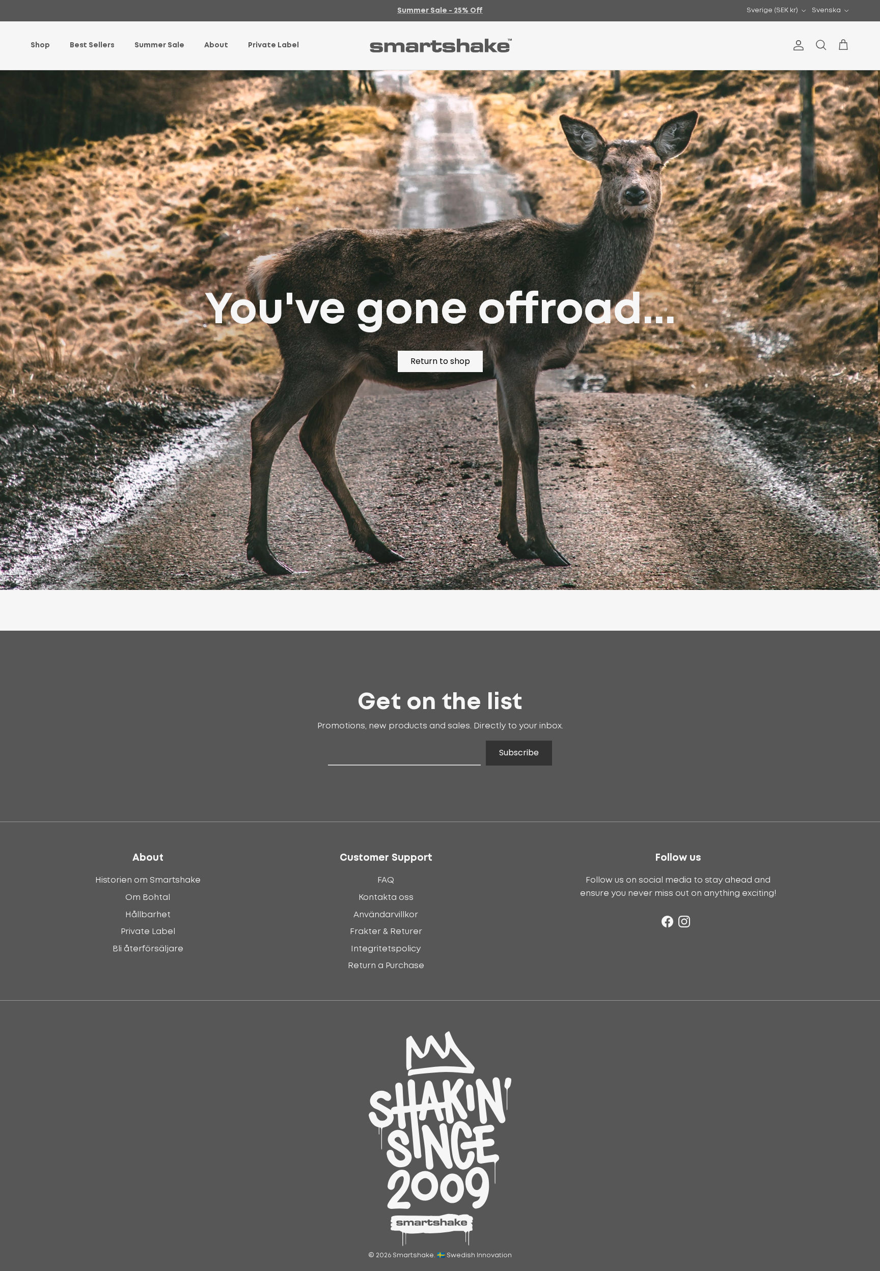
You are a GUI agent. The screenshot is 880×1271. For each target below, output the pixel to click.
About (216, 45)
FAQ (385, 880)
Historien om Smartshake (148, 880)
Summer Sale (159, 45)
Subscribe (519, 752)
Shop (40, 45)
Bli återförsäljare (148, 949)
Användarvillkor (385, 915)
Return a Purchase (386, 966)
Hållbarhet (148, 915)
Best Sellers (92, 45)
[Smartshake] (440, 46)
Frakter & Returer (386, 931)
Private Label (273, 45)
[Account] (796, 45)
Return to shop (440, 361)
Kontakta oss (386, 897)
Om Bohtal (147, 897)
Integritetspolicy (386, 949)
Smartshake (413, 1255)
